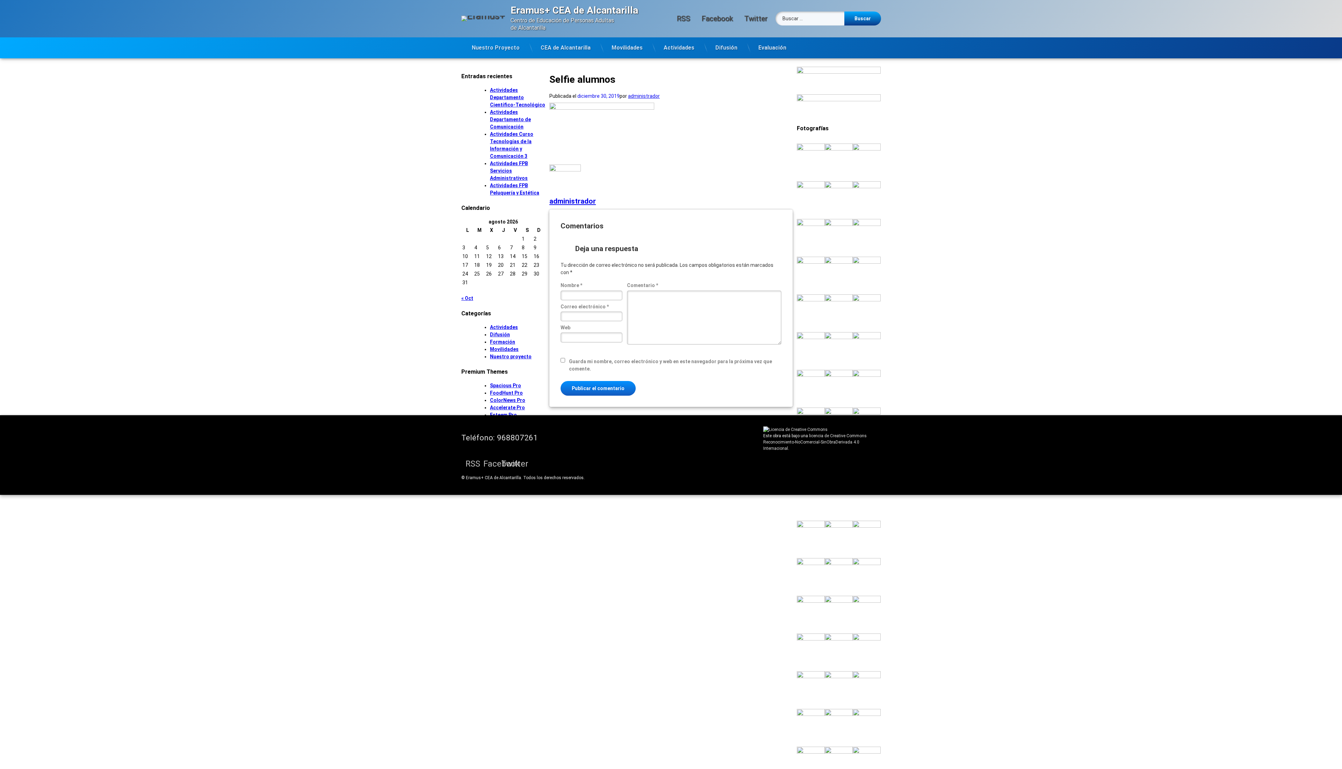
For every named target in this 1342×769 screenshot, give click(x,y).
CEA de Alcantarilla (566, 47)
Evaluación (772, 47)
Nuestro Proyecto (496, 47)
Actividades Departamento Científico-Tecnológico (517, 97)
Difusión (726, 47)
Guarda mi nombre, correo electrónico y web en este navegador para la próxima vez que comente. (670, 365)
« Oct (467, 298)
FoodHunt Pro (506, 393)
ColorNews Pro (507, 400)
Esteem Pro (503, 415)
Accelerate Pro (507, 407)
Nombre (571, 285)
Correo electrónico (585, 306)
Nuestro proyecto (511, 356)
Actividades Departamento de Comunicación (510, 119)
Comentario (642, 285)
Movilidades (627, 47)
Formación (502, 342)
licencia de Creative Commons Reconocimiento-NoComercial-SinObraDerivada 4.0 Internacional (815, 442)
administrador (644, 96)
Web (565, 327)
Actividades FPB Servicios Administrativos (509, 171)
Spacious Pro (505, 385)
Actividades (679, 47)
